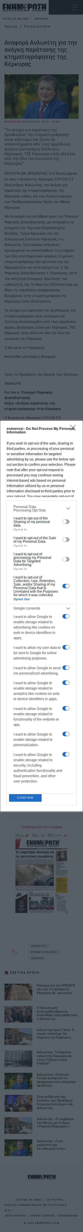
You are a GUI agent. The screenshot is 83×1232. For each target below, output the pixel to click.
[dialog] (41, 616)
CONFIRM (25, 797)
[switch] (65, 521)
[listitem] (41, 508)
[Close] (74, 429)
